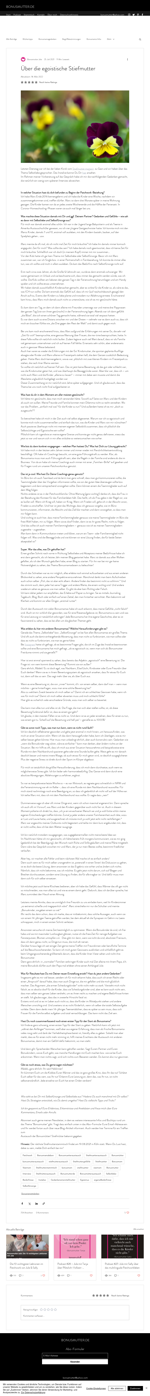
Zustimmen (135, 1388)
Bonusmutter (112, 1167)
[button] (140, 39)
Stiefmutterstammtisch (46, 1167)
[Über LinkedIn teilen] (36, 1203)
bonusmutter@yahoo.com (112, 14)
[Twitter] (133, 14)
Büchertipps (28, 39)
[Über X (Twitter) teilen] (29, 1203)
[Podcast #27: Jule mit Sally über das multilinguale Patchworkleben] (122, 1246)
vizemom (97, 1167)
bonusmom (67, 1167)
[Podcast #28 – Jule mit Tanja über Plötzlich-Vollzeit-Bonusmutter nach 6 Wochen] (75, 1246)
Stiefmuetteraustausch (96, 1155)
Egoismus (84, 1180)
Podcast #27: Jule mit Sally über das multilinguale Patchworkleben (122, 1266)
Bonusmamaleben (45, 1155)
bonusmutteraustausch (33, 1161)
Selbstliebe (111, 1173)
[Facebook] (142, 14)
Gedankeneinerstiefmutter (63, 1180)
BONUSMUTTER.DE (20, 6)
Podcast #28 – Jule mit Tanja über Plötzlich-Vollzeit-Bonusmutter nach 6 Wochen (72, 1266)
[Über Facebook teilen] (22, 1203)
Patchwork (27, 1155)
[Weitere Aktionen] (127, 59)
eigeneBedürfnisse (102, 1180)
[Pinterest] (138, 14)
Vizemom (27, 1167)
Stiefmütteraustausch (46, 1173)
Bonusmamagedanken (47, 39)
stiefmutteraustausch (58, 1161)
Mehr (109, 39)
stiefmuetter (82, 1167)
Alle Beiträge (11, 39)
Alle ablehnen (117, 1388)
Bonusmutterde (67, 1173)
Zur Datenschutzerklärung (33, 1392)
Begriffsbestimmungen (71, 39)
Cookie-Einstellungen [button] (96, 1388)
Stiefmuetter (101, 1161)
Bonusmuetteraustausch (70, 1155)
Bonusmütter (118, 1155)
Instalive (42, 1180)
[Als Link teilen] (43, 1203)
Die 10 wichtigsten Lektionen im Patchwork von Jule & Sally (26, 1266)
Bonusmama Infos (94, 39)
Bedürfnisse (28, 1180)
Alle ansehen (138, 1229)
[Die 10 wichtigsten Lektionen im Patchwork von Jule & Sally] (27, 1246)
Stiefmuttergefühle (81, 1161)
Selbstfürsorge (29, 1186)
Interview (27, 1173)
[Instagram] (129, 14)
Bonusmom (117, 1161)
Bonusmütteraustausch (90, 1173)
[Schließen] (146, 1388)
